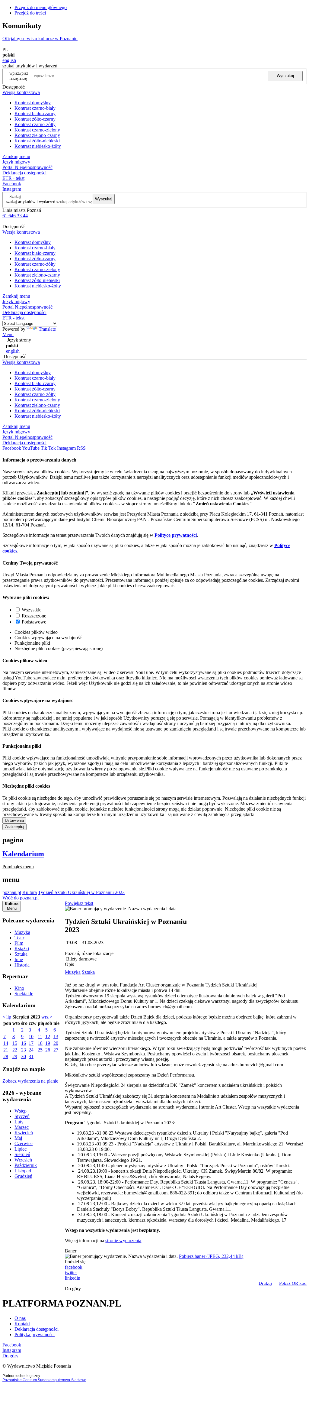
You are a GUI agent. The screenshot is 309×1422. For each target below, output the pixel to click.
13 (55, 1036)
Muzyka (22, 932)
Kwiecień (23, 1132)
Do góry (73, 1288)
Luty (19, 1121)
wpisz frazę (23, 76)
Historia (22, 964)
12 (47, 1036)
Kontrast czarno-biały (35, 108)
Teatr (19, 937)
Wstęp (20, 1110)
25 (40, 1049)
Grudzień (23, 1176)
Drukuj (265, 1283)
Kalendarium (23, 854)
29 (14, 1056)
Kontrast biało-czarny (35, 113)
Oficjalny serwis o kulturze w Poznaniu (40, 38)
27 (55, 1049)
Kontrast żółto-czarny (35, 118)
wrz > (47, 1016)
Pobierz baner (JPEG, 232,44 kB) (211, 1256)
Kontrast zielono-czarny (37, 135)
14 (5, 1043)
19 (47, 1043)
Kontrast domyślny (32, 102)
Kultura (29, 892)
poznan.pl (11, 892)
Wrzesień (23, 1159)
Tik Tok (48, 448)
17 (31, 1043)
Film (18, 943)
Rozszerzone (34, 615)
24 (31, 1049)
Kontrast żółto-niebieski (37, 140)
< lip (6, 1016)
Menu (8, 334)
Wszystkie (31, 609)
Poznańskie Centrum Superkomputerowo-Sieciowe (44, 1380)
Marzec (21, 1127)
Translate (47, 329)
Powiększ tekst (79, 903)
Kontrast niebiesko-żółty (37, 146)
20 (55, 1043)
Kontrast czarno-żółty (35, 124)
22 (14, 1049)
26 (47, 1049)
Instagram (11, 189)
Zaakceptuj (14, 826)
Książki (21, 948)
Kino (19, 988)
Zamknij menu (16, 156)
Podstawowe (34, 621)
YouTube (31, 448)
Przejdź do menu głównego (40, 7)
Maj (18, 1138)
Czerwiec (23, 1143)
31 (31, 1056)
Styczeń (22, 1116)
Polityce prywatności (175, 535)
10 (31, 1036)
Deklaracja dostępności (36, 1329)
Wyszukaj (285, 75)
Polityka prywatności (34, 1334)
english (9, 60)
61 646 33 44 (15, 215)
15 (14, 1043)
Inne (18, 959)
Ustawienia (14, 820)
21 (5, 1049)
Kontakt (22, 1323)
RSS (81, 448)
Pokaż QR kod (293, 1283)
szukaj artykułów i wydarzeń (30, 201)
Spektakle (23, 993)
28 (5, 1056)
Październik (25, 1165)
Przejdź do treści (30, 12)
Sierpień (22, 1154)
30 (23, 1056)
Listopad (22, 1170)
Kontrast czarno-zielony (37, 129)
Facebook (11, 183)
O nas (20, 1318)
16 (23, 1043)
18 (40, 1043)
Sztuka (20, 954)
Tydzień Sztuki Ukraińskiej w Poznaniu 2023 (81, 892)
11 (40, 1036)
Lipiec (20, 1149)
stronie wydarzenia (123, 1240)
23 (23, 1049)
